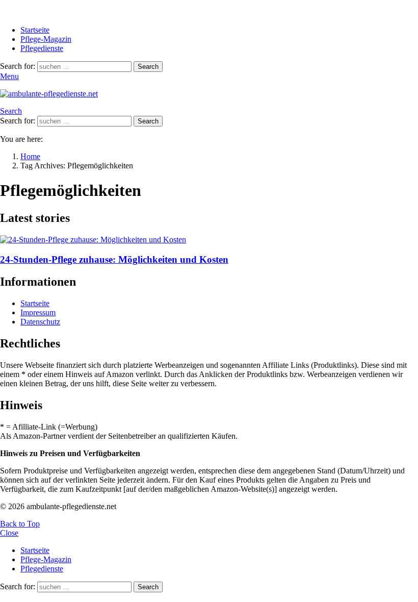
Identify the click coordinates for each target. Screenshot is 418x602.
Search (148, 66)
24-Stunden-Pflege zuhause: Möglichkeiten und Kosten (114, 259)
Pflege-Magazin (45, 39)
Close (9, 533)
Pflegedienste (41, 48)
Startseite (34, 30)
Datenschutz (40, 321)
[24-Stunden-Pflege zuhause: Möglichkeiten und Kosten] (209, 239)
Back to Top (20, 523)
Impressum (38, 312)
